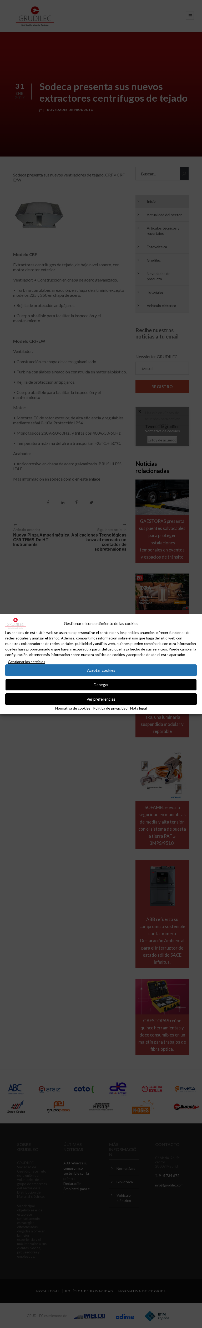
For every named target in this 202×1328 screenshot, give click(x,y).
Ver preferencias (101, 699)
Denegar (101, 684)
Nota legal (138, 708)
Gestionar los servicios (26, 661)
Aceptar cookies (101, 670)
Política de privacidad (110, 708)
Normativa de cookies (72, 708)
